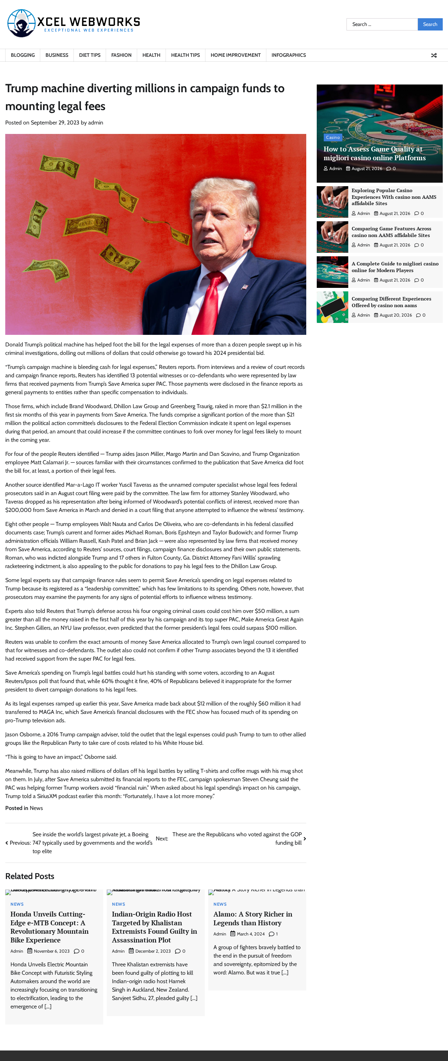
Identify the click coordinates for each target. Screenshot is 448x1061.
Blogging (23, 55)
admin (95, 122)
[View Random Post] (434, 55)
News (36, 808)
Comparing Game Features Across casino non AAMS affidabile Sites (391, 231)
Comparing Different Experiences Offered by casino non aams (391, 302)
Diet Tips (89, 55)
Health (151, 55)
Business (57, 55)
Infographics (289, 55)
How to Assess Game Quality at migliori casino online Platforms (375, 153)
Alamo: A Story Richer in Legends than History (253, 918)
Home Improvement (236, 55)
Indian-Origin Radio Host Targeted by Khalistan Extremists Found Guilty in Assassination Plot (154, 927)
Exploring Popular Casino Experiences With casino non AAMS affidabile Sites (394, 197)
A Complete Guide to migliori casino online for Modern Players (395, 266)
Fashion (121, 55)
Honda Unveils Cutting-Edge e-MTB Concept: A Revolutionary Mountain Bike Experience (49, 927)
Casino (333, 137)
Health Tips (185, 55)
